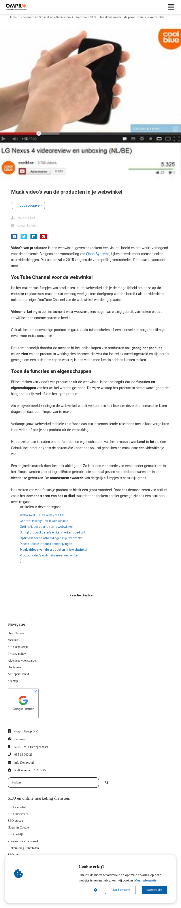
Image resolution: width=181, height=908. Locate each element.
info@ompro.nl (24, 762)
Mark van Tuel (26, 218)
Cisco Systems (97, 254)
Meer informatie (145, 880)
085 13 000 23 (23, 754)
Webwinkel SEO (27, 225)
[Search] (107, 782)
